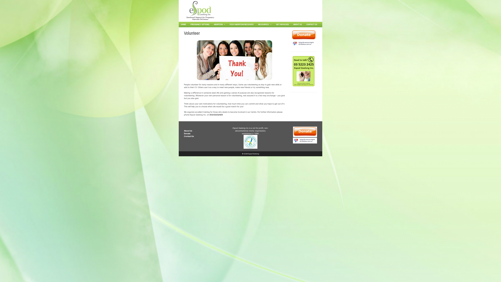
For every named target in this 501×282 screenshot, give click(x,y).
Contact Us (311, 24)
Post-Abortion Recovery (242, 24)
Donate (187, 133)
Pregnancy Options (199, 24)
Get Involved (282, 24)
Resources (263, 24)
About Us (297, 24)
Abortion (218, 24)
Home (183, 24)
